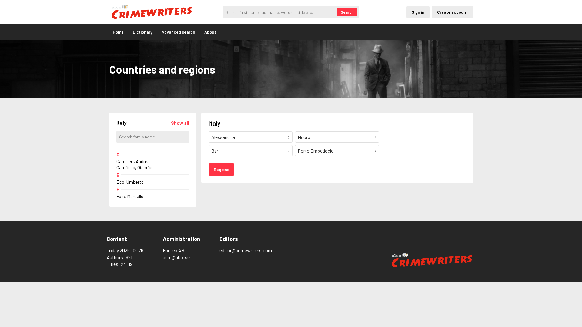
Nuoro (304, 137)
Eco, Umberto (130, 182)
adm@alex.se (176, 257)
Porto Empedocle (315, 151)
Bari (215, 151)
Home (118, 32)
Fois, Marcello (129, 196)
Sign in (418, 12)
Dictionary (142, 32)
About (210, 32)
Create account (452, 12)
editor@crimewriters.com (245, 250)
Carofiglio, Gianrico (135, 167)
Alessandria (223, 137)
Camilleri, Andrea (133, 161)
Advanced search (178, 32)
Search (347, 12)
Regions (221, 169)
